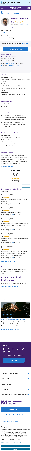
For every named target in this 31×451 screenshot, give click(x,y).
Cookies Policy (17, 442)
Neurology (4, 32)
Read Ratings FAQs (7, 166)
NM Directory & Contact (15, 415)
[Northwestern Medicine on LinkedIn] (19, 349)
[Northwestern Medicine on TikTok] (24, 349)
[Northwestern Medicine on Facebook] (5, 349)
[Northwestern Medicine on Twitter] (9, 349)
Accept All (15, 446)
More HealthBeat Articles (10, 330)
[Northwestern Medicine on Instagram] (14, 349)
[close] (29, 3)
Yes (13, 204)
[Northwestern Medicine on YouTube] (9, 351)
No (17, 204)
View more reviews (7, 262)
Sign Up (13, 360)
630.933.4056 (10, 63)
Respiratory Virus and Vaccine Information (11, 3)
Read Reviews (24, 24)
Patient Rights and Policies (10, 421)
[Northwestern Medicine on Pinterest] (5, 351)
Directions (15, 65)
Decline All (15, 449)
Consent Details (5, 442)
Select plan (25, 43)
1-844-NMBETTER (15, 409)
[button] (2, 7)
